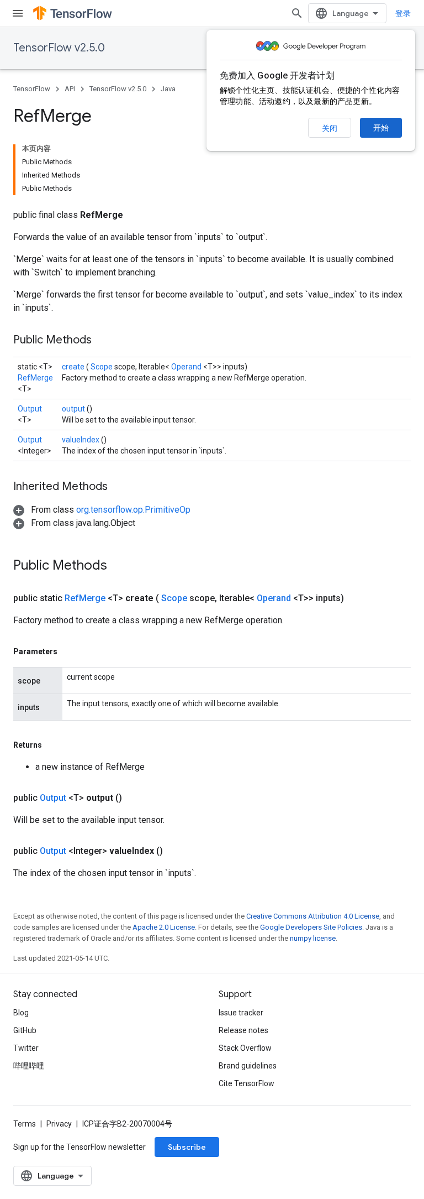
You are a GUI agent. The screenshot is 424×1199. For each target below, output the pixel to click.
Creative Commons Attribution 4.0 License (312, 916)
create (74, 366)
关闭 (329, 128)
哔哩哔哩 (28, 1065)
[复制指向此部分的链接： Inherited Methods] (121, 487)
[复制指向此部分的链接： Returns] (55, 745)
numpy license (313, 938)
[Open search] (297, 13)
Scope (102, 366)
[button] (101, 509)
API (70, 89)
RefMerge (35, 377)
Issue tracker (241, 1012)
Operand (187, 366)
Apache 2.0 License (163, 927)
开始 (381, 128)
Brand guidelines (248, 1065)
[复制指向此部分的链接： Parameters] (70, 651)
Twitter (26, 1048)
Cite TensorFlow (246, 1083)
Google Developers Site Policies (311, 927)
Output (30, 408)
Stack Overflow (245, 1048)
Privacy (59, 1123)
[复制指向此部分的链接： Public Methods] (105, 340)
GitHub (24, 1030)
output (74, 408)
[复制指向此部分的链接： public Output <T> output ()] (135, 798)
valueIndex (81, 439)
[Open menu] (18, 13)
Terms (24, 1123)
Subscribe (187, 1147)
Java (168, 89)
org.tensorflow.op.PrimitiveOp (133, 509)
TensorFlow (31, 89)
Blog (21, 1012)
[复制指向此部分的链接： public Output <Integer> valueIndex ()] (176, 851)
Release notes (243, 1030)
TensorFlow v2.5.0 (59, 48)
